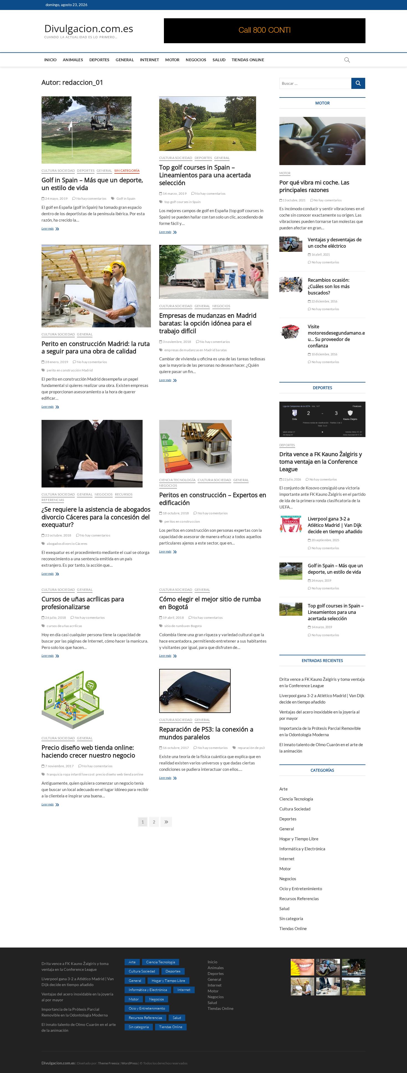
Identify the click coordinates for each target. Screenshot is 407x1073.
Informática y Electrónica (302, 848)
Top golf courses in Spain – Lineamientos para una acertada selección (205, 175)
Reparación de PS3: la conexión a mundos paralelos (206, 733)
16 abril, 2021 (320, 254)
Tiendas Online (248, 59)
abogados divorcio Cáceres (67, 543)
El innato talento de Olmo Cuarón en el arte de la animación (79, 1027)
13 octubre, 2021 (293, 200)
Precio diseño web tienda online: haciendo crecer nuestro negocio (88, 751)
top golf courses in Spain (182, 202)
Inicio (50, 59)
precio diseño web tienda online (119, 774)
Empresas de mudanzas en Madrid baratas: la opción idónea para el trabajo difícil (207, 323)
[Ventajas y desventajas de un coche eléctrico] (290, 244)
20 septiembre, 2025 (325, 540)
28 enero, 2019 (56, 362)
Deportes (99, 59)
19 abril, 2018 (173, 617)
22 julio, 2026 (291, 479)
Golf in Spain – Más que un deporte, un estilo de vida (92, 184)
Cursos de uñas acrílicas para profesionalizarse (83, 603)
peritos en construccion (182, 521)
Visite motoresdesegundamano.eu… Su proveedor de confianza (336, 336)
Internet (149, 59)
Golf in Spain (126, 198)
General (124, 59)
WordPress (129, 1063)
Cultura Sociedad (58, 170)
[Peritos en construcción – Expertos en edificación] (214, 446)
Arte (283, 788)
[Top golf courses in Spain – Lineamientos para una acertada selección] (214, 123)
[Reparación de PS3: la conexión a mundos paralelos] (214, 691)
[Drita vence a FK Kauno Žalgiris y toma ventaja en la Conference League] (322, 419)
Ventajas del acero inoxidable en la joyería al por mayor (77, 997)
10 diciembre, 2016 (324, 354)
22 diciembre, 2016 (324, 301)
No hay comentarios (91, 198)
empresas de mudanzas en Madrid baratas (195, 350)
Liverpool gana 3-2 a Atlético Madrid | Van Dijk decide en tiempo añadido (335, 525)
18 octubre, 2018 (175, 513)
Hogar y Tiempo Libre (298, 838)
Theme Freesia (108, 1063)
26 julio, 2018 (55, 617)
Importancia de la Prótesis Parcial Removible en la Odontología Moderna (75, 1012)
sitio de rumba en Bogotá (183, 626)
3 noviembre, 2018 (176, 342)
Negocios (196, 59)
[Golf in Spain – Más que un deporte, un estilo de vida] (96, 130)
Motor (172, 59)
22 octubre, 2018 (58, 535)
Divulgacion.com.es (88, 28)
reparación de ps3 (251, 748)
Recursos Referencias (299, 898)
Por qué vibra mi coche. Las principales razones (314, 186)
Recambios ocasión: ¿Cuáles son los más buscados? (329, 286)
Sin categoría (127, 170)
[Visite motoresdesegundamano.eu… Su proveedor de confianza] (290, 332)
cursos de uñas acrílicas (64, 626)
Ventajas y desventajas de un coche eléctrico (335, 243)
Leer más (53, 229)
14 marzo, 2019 (174, 193)
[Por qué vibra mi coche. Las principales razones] (322, 141)
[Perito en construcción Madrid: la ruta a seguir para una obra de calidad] (96, 286)
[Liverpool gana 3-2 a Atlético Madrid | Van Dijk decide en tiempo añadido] (290, 524)
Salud (219, 59)
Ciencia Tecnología (177, 480)
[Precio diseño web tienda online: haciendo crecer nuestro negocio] (96, 700)
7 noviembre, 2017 (59, 766)
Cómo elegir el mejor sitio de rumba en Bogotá (210, 603)
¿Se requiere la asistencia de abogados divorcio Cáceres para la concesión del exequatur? (96, 517)
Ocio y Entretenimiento (300, 888)
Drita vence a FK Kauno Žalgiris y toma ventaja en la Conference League (320, 461)
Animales (73, 59)
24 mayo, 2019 (56, 198)
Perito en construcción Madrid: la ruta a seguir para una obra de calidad (96, 347)
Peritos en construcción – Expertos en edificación (212, 499)
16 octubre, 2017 (175, 748)
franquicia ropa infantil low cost (70, 774)
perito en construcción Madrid (70, 370)
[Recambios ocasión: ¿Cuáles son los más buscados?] (290, 284)
